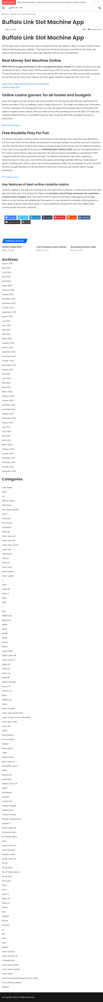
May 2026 (6, 277)
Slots (4, 938)
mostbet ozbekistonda (11, 819)
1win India (6, 518)
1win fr (5, 514)
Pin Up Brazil (7, 867)
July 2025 (6, 321)
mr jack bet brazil (9, 832)
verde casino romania (11, 969)
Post (4, 912)
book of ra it (7, 691)
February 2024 (8, 396)
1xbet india (6, 549)
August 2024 (7, 369)
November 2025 (9, 303)
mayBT (5, 788)
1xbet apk (6, 532)
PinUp (4, 885)
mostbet (5, 797)
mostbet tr (6, 823)
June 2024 (6, 378)
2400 (4, 598)
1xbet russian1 (8, 576)
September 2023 (9, 418)
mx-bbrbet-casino (9, 837)
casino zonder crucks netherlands (16, 717)
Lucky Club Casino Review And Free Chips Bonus (25, 84)
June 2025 (6, 325)
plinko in (5, 894)
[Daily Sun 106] (15, 8)
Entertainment (8, 735)
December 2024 (8, 352)
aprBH (4, 624)
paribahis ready (8, 854)
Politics (5, 907)
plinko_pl (5, 903)
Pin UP (5, 863)
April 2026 (6, 281)
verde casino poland (10, 965)
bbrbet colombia (9, 682)
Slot (3, 934)
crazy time (6, 726)
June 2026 (6, 272)
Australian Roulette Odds (83, 247)
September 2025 (9, 312)
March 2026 (7, 285)
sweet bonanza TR (10, 956)
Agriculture (6, 620)
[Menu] (3, 9)
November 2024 (9, 356)
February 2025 (8, 343)
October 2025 (8, 308)
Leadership (6, 779)
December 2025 (8, 299)
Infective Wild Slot (10, 87)
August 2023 (7, 422)
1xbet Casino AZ (9, 536)
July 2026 (6, 268)
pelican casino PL (9, 859)
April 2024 (6, 387)
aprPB (4, 638)
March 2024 (7, 392)
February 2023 (8, 449)
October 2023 (8, 414)
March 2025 (7, 338)
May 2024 (6, 383)
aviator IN (6, 664)
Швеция (5, 987)
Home (6, 14)
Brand (4, 695)
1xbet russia (7, 567)
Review (5, 921)
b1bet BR (5, 677)
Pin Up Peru (7, 876)
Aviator (5, 647)
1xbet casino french (10, 545)
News (4, 841)
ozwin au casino (8, 850)
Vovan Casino (7, 974)
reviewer (5, 925)
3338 (4, 602)
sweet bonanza (8, 951)
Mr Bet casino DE (9, 828)
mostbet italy (7, 810)
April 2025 (6, 334)
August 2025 (7, 316)
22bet (4, 585)
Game (4, 753)
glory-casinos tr (8, 761)
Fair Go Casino (8, 739)
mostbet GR (7, 801)
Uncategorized (8, 960)
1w (3, 496)
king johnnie (7, 775)
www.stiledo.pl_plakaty (11, 982)
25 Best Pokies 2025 (11, 247)
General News (8, 757)
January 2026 (7, 294)
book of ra (6, 686)
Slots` (4, 943)
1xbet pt (5, 558)
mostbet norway (9, 814)
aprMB (4, 633)
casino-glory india (9, 722)
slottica (5, 947)
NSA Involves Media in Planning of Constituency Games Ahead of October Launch (51, 2)
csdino (5, 730)
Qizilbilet (5, 916)
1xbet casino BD (8, 540)
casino (4, 704)
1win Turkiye (7, 523)
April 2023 (6, 440)
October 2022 (8, 467)
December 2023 (8, 405)
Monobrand (7, 792)
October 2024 (8, 361)
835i (4, 611)
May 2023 (6, 436)
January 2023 (7, 453)
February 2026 (8, 290)
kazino (4, 770)
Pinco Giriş (6, 881)
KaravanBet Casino (10, 766)
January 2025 (7, 347)
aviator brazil (7, 651)
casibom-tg (6, 700)
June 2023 (6, 431)
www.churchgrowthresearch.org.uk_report (20, 978)
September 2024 (9, 365)
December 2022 (8, 458)
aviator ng (6, 673)
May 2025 (6, 330)
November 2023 (9, 409)
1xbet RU (6, 563)
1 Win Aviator (7, 487)
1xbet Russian (8, 571)
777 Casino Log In (10, 177)
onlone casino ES (9, 845)
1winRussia (6, 527)
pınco (4, 890)
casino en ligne (8, 708)
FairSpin (5, 744)
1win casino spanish (10, 509)
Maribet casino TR (9, 784)
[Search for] (99, 9)
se (3, 929)
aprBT (4, 629)
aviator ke (6, 669)
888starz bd (7, 616)
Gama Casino (7, 748)
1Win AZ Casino (8, 501)
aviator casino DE (9, 655)
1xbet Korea (7, 554)
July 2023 (6, 427)
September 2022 (9, 471)
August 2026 (7, 263)
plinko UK (6, 898)
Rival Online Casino (11, 125)
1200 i (4, 492)
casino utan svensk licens (12, 713)
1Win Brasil (6, 505)
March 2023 (7, 445)
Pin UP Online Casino (11, 872)
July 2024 (6, 374)
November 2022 (9, 462)
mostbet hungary (9, 806)
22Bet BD (6, 589)
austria (5, 642)
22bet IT (5, 593)
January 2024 (7, 400)
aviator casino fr (8, 660)
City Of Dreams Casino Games (51, 247)
